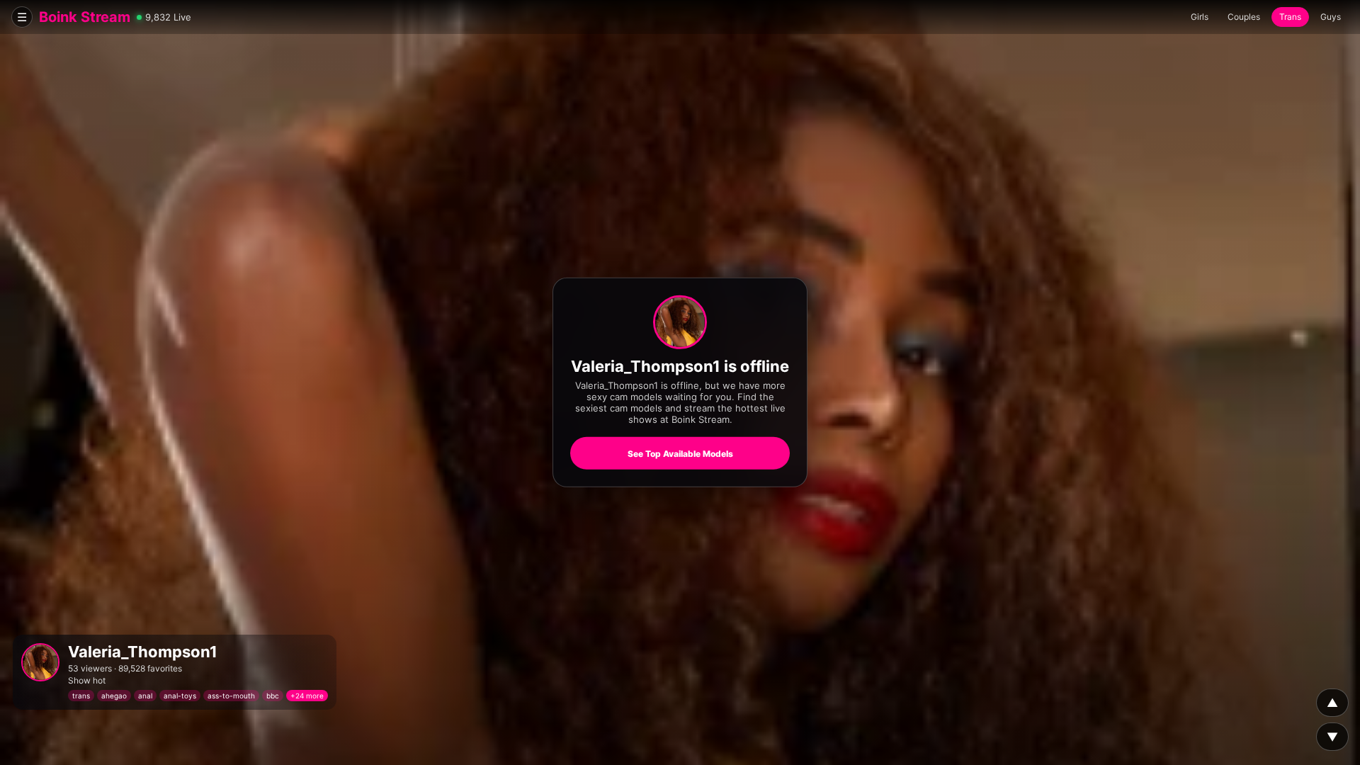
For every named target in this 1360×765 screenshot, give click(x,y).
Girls (1199, 16)
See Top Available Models (680, 453)
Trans (1290, 16)
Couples (1244, 16)
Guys (1330, 16)
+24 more (307, 695)
